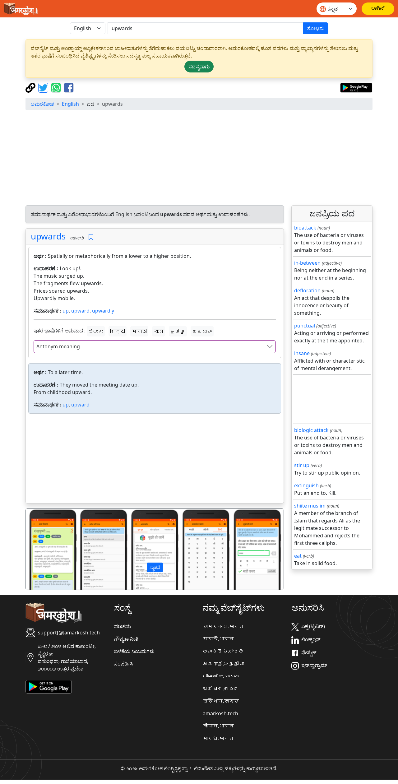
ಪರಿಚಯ (122, 626)
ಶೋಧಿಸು (315, 28)
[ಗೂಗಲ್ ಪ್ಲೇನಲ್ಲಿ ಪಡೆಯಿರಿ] (356, 87)
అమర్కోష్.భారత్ (223, 651)
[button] (45, 549)
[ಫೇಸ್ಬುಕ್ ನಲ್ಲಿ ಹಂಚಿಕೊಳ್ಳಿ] (69, 87)
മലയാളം (202, 331)
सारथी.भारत (218, 738)
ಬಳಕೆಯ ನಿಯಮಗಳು (134, 651)
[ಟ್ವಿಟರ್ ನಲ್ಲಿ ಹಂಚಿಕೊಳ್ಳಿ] (44, 87)
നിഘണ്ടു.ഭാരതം (221, 676)
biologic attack (311, 430)
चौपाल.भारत (218, 725)
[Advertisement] (199, 158)
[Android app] (48, 686)
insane (302, 353)
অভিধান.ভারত (221, 701)
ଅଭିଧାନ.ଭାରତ (221, 688)
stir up (301, 465)
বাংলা (159, 331)
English (70, 103)
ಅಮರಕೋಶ (42, 103)
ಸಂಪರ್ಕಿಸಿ (123, 663)
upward (80, 310)
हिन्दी (117, 331)
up (65, 310)
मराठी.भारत (218, 638)
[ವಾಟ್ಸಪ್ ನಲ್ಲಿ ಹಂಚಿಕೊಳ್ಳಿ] (56, 87)
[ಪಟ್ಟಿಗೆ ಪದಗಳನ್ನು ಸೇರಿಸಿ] (91, 237)
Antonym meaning (58, 346)
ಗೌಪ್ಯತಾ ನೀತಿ (126, 638)
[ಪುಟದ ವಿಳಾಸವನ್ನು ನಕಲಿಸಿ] (31, 87)
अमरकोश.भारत (223, 626)
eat (298, 555)
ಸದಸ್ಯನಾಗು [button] (199, 66)
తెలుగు (95, 331)
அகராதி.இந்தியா (223, 663)
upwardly (103, 310)
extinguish (306, 485)
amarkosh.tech (220, 713)
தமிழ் (177, 331)
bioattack (305, 227)
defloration (307, 290)
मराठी (139, 331)
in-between (307, 262)
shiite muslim (310, 505)
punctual (304, 325)
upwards (48, 236)
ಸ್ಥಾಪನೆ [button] (155, 567)
